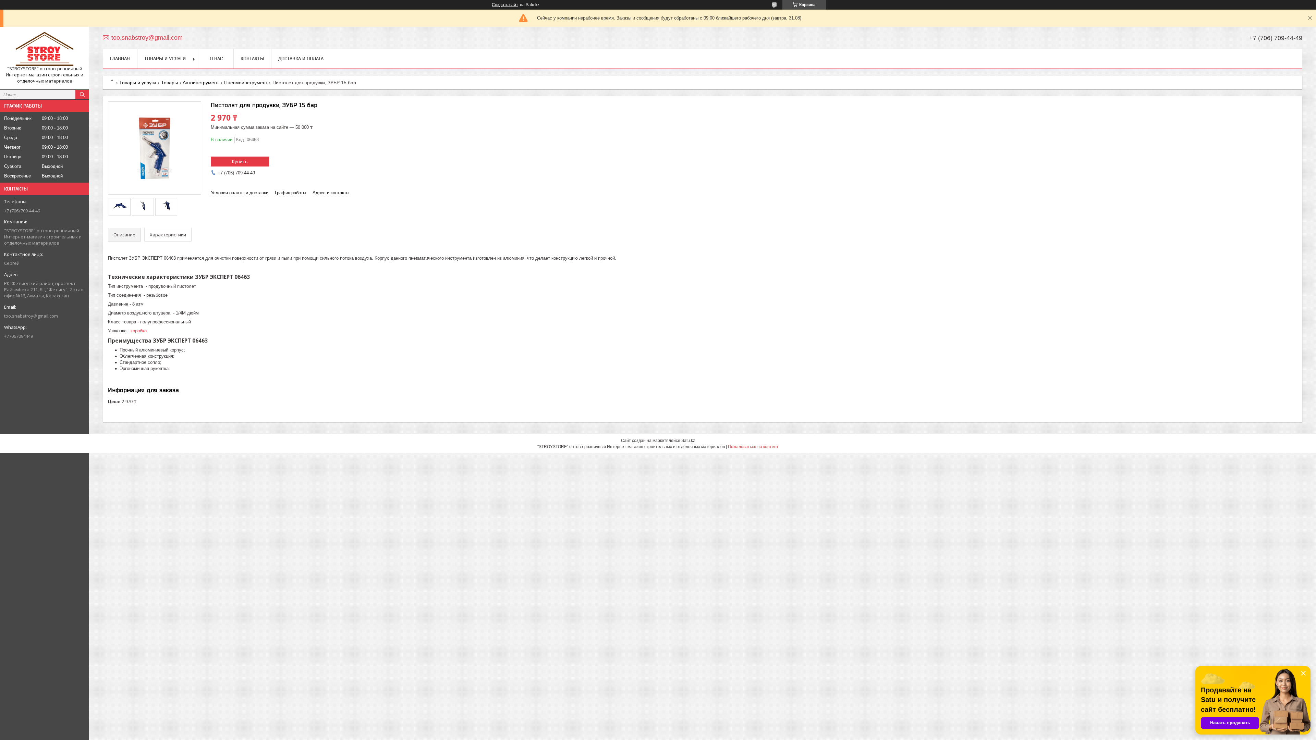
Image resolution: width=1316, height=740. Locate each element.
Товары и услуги (165, 58)
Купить (240, 161)
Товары (169, 82)
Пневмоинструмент (246, 82)
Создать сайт (505, 4)
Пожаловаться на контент (753, 446)
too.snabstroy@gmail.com (31, 316)
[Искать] (82, 94)
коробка (139, 330)
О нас (216, 58)
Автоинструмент (201, 82)
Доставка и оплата (301, 58)
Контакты (252, 58)
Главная (120, 58)
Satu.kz (688, 440)
